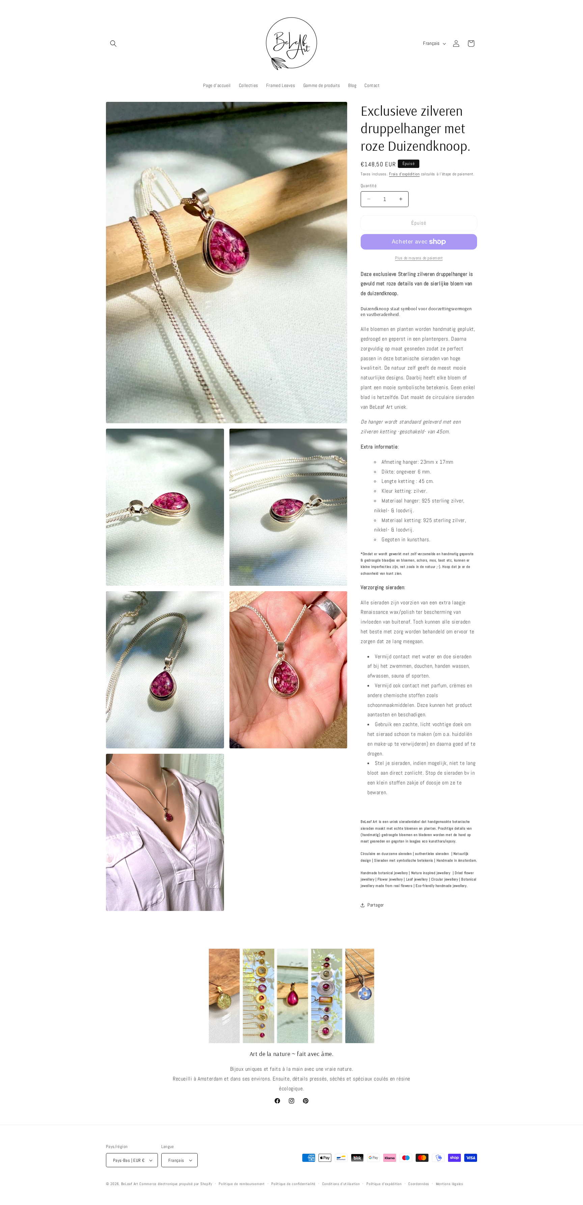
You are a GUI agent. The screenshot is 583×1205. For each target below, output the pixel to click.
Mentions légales (449, 1183)
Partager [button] (375, 905)
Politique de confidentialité (293, 1183)
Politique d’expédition (383, 1183)
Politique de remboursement (242, 1183)
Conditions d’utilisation (341, 1183)
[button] (113, 43)
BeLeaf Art (130, 1183)
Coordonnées (418, 1183)
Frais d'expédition (404, 174)
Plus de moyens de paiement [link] (419, 258)
